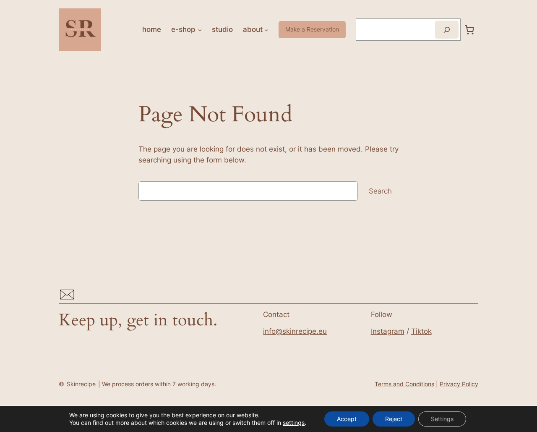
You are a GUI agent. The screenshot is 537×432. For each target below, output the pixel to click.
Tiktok (421, 331)
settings (294, 422)
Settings (442, 418)
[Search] (447, 30)
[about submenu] (266, 29)
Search (380, 191)
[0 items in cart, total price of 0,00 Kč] (469, 29)
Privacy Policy (459, 383)
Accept (347, 418)
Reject (393, 418)
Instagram (387, 331)
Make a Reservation (312, 29)
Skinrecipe (81, 383)
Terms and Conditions (404, 383)
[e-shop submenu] (200, 29)
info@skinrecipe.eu (295, 331)
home (151, 29)
